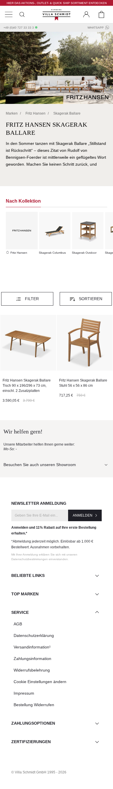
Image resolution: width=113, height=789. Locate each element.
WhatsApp (96, 27)
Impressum (24, 693)
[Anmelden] (86, 14)
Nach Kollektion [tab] (23, 201)
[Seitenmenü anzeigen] (9, 14)
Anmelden (82, 515)
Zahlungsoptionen (33, 723)
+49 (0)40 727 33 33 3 (18, 27)
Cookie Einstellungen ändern (40, 681)
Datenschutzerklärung (34, 635)
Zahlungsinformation (32, 658)
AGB (18, 624)
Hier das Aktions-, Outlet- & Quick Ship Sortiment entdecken (57, 3)
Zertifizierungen (31, 741)
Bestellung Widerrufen (34, 704)
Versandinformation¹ (32, 647)
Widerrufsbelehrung (32, 670)
